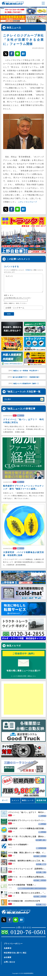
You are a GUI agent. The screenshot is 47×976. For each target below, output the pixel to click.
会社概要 (7, 957)
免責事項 (7, 948)
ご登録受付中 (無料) (23, 653)
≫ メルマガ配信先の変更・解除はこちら (23, 676)
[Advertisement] (23, 699)
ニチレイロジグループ (27, 202)
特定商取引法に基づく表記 (15, 953)
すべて (5, 800)
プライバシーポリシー (13, 944)
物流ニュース (14, 27)
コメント (15, 800)
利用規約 (28, 270)
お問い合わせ (9, 962)
